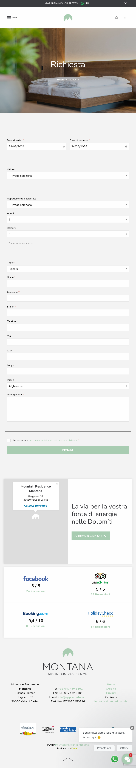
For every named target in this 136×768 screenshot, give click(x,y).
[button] (105, 735)
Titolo (10, 262)
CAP (9, 350)
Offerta (11, 169)
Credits (111, 689)
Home (60, 79)
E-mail (10, 306)
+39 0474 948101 (70, 689)
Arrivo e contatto (91, 536)
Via (9, 336)
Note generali (14, 394)
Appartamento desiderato (21, 198)
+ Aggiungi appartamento (20, 243)
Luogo (10, 365)
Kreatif (75, 748)
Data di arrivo (14, 140)
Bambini (11, 228)
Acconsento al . (45, 440)
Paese (10, 380)
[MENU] (8, 17)
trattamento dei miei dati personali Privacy (53, 440)
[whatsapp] (82, 3)
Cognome (12, 292)
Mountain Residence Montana (72, 744)
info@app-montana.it (72, 697)
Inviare (68, 450)
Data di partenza (79, 140)
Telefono (12, 321)
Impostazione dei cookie (111, 701)
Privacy (111, 693)
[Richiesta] (116, 17)
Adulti (10, 213)
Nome (10, 277)
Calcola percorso (35, 506)
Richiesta (111, 697)
